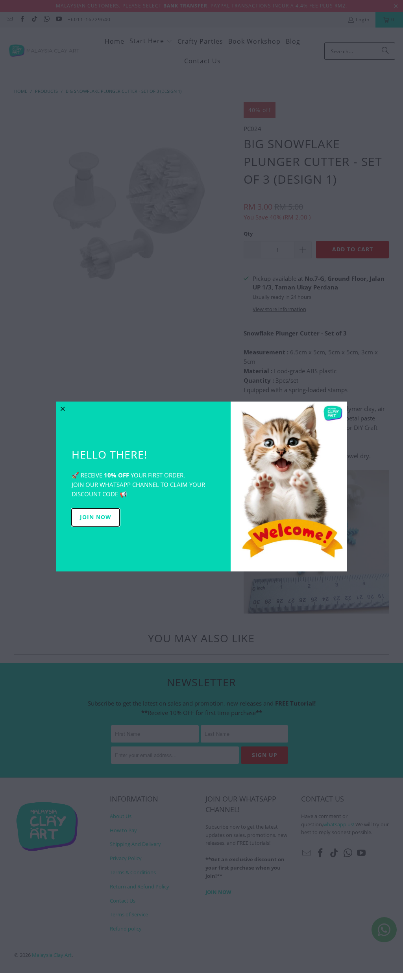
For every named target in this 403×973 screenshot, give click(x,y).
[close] (63, 409)
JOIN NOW (95, 517)
